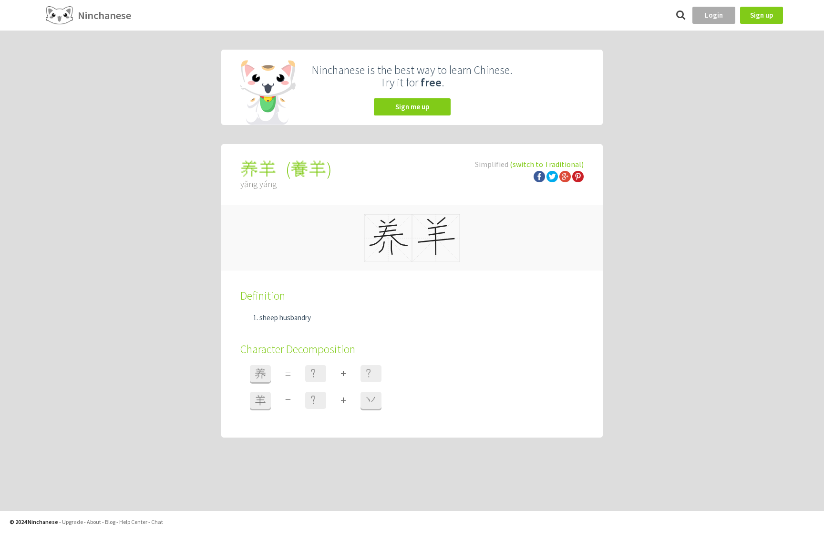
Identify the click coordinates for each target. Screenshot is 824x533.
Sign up (761, 15)
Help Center (133, 521)
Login (714, 15)
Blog (110, 521)
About (94, 521)
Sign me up (412, 106)
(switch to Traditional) (547, 164)
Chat (157, 521)
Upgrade (72, 521)
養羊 (308, 169)
